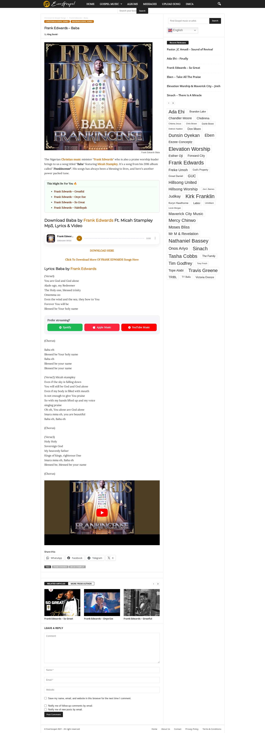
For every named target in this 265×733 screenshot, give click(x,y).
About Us (165, 729)
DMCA (189, 4)
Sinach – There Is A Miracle (184, 95)
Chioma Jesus (175, 124)
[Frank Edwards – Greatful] (142, 602)
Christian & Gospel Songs (55, 18)
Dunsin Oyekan (184, 135)
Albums (132, 4)
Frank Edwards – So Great (69, 202)
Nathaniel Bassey (188, 241)
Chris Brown (191, 124)
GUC (192, 176)
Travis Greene (203, 270)
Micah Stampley (108, 164)
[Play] (79, 238)
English (177, 30)
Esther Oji (176, 156)
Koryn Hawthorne (178, 203)
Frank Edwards (103, 159)
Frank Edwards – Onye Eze (70, 196)
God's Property (200, 169)
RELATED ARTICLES (56, 583)
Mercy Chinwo (182, 220)
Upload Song (171, 4)
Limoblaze (209, 203)
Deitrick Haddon (176, 129)
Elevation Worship (189, 149)
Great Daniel (176, 176)
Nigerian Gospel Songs (82, 21)
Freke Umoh (178, 170)
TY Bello (186, 277)
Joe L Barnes (208, 189)
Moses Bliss (179, 227)
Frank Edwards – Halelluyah (70, 207)
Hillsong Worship (183, 189)
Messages (150, 4)
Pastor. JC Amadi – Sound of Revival (190, 49)
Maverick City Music (186, 214)
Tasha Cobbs (183, 256)
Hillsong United (183, 182)
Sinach (200, 248)
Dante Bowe (208, 124)
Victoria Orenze (205, 277)
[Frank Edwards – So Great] (62, 602)
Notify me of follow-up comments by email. (70, 705)
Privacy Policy (192, 729)
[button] (219, 4)
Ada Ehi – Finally (177, 58)
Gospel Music (109, 4)
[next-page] (158, 584)
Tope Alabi (176, 270)
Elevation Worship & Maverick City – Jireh (193, 86)
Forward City (196, 155)
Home (90, 4)
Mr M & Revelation (183, 234)
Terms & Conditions (212, 729)
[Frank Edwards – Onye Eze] (102, 602)
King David (52, 34)
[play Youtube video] (102, 512)
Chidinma (203, 118)
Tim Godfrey (180, 263)
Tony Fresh (202, 263)
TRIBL (173, 277)
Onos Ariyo (178, 248)
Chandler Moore (180, 118)
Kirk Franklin (200, 196)
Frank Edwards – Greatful (69, 191)
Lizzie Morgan (175, 208)
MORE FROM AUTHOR (81, 583)
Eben (209, 135)
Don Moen (194, 128)
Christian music (71, 159)
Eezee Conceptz (180, 142)
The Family (208, 256)
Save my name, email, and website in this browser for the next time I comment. (89, 698)
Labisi (196, 203)
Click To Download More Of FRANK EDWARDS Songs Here (102, 259)
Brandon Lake (197, 111)
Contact (177, 729)
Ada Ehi (177, 111)
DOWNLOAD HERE (102, 250)
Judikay (175, 196)
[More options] (155, 238)
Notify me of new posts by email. (65, 709)
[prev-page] (153, 584)
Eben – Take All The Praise (184, 77)
